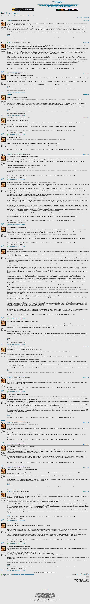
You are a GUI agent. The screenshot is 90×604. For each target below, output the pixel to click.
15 (15, 13)
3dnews (8, 66)
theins (8, 218)
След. (17, 13)
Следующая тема (86, 17)
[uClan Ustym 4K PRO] (23, 10)
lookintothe (8, 35)
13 (13, 13)
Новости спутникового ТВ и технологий (27, 15)
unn (7, 87)
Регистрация (77, 4)
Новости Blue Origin (4, 12)
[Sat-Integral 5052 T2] (67, 10)
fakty (8, 370)
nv (7, 147)
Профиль (44, 5)
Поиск (58, 4)
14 (14, 13)
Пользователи (67, 4)
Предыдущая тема (79, 17)
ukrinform (8, 437)
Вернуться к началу (3, 40)
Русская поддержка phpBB (45, 589)
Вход (76, 5)
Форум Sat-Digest (17, 15)
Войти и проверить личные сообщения (66, 5)
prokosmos (8, 415)
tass (7, 110)
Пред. (6, 13)
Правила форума (46, 4)
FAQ (52, 4)
